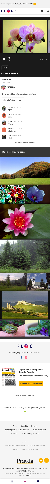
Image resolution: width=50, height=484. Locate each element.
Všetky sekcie (27, 4)
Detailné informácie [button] (9, 73)
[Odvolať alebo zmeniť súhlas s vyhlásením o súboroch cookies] (41, 460)
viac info (28, 475)
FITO (9, 114)
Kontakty (24, 426)
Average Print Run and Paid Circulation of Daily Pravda (25, 445)
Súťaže (14, 433)
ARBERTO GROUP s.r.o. (25, 471)
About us (25, 442)
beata (10, 107)
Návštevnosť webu (39, 429)
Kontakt (37, 352)
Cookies (15, 449)
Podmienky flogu (15, 352)
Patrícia (10, 121)
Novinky (25, 352)
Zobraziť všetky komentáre (25, 142)
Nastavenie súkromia (30, 449)
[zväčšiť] (41, 59)
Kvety (5, 67)
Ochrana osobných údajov (29, 433)
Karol (10, 135)
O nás (15, 426)
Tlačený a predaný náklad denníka (16, 429)
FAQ (31, 352)
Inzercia (34, 426)
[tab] (25, 72)
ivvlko (10, 128)
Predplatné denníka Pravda (31, 383)
